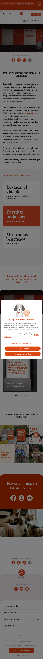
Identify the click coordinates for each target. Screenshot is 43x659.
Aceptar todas (22, 349)
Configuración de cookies (21, 343)
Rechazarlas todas (22, 354)
